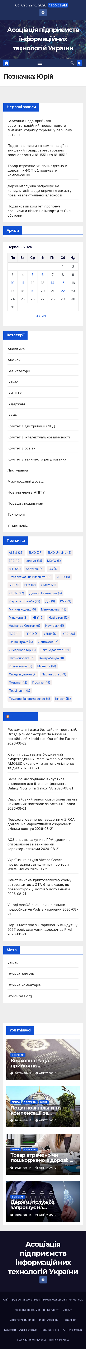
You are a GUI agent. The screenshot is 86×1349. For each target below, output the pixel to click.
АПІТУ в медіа (72, 1329)
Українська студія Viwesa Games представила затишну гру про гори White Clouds (38, 864)
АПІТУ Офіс (48, 1073)
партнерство (54, 674)
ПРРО (32, 633)
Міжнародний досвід (26, 481)
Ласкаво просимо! (27, 1309)
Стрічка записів (21, 974)
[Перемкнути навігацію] (40, 63)
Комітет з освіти (21, 448)
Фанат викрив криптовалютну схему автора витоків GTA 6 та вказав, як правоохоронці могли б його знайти (39, 884)
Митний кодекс (22, 609)
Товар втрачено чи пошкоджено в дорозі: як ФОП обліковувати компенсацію (37, 170)
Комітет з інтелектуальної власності (39, 437)
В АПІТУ (15, 393)
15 (62, 283)
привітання (19, 690)
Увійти (13, 963)
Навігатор (59, 617)
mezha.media (22, 716)
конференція (20, 666)
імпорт (63, 698)
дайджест (48, 642)
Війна (12, 415)
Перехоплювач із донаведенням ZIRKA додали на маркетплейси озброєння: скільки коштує (41, 824)
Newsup (55, 1299)
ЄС (54, 569)
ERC (15, 560)
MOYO (54, 560)
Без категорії (19, 371)
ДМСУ (48, 585)
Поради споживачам (25, 503)
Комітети (10, 1329)
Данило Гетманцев (45, 593)
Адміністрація (28, 1329)
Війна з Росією (59, 1340)
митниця (46, 666)
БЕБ (14, 585)
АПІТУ (63, 577)
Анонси (14, 360)
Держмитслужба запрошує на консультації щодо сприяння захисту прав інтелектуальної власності (40, 190)
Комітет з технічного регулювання (37, 459)
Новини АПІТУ (50, 1329)
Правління (69, 1319)
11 (22, 283)
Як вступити (51, 1309)
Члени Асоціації (48, 1319)
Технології (16, 514)
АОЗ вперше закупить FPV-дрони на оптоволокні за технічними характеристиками (39, 844)
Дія (50, 601)
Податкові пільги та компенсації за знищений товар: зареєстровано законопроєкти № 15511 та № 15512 (38, 150)
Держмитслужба (24, 601)
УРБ (69, 633)
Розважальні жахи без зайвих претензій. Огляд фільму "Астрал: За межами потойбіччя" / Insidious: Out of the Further (42, 734)
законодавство (55, 650)
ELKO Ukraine (59, 552)
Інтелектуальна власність (30, 577)
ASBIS (16, 552)
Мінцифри (18, 617)
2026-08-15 (23, 1120)
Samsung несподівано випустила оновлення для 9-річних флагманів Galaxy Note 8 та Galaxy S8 (37, 783)
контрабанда (51, 658)
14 (52, 283)
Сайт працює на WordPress (22, 1299)
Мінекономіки (53, 609)
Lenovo (34, 560)
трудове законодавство (29, 698)
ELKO (36, 552)
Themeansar (74, 1299)
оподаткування (23, 674)
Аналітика (16, 349)
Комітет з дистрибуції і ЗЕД (31, 426)
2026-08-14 (23, 1167)
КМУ (65, 601)
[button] (72, 63)
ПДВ (15, 633)
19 (32, 291)
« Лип (41, 316)
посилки (41, 682)
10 (12, 283)
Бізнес (13, 382)
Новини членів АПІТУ (26, 492)
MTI (15, 569)
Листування (18, 470)
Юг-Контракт (21, 642)
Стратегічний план (22, 1319)
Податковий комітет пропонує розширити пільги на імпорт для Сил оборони (39, 210)
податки (18, 682)
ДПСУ (16, 593)
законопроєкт (21, 658)
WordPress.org (20, 996)
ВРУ (30, 585)
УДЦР (51, 633)
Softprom (35, 569)
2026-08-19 (23, 1073)
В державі (16, 404)
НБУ (38, 617)
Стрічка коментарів (24, 985)
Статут (67, 1309)
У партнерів (18, 525)
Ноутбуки (54, 625)
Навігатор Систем (24, 625)
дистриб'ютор (22, 650)
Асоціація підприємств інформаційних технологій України (43, 39)
